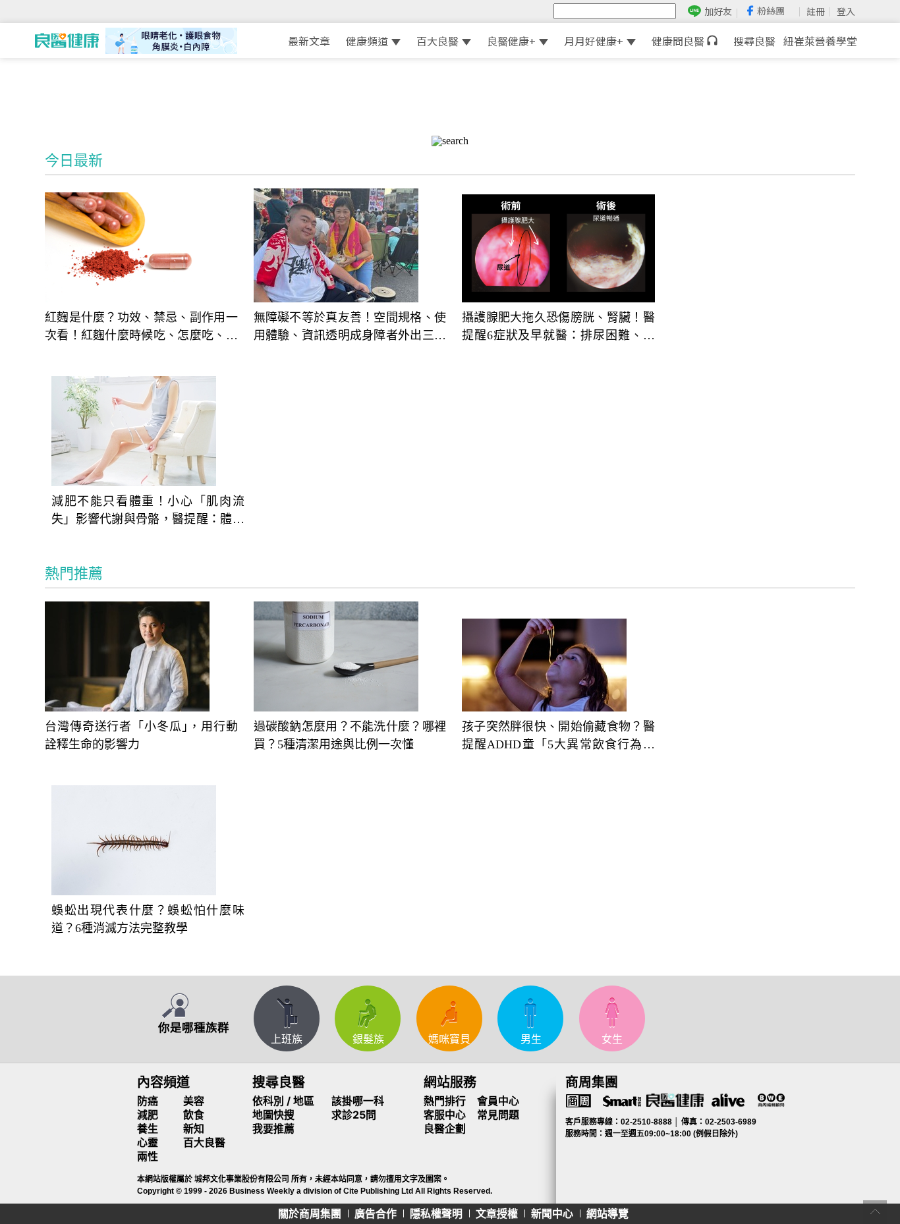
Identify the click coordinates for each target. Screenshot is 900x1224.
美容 (193, 1100)
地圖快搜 (273, 1114)
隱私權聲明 (436, 1213)
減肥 (147, 1114)
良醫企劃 (445, 1128)
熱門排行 (445, 1100)
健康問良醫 (679, 41)
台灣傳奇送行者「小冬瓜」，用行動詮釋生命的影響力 (141, 735)
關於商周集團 (309, 1213)
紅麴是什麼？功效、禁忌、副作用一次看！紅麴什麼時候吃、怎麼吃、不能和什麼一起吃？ (141, 328)
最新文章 (309, 41)
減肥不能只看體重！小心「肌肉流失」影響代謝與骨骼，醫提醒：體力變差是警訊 (147, 511)
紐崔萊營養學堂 (820, 41)
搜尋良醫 (754, 41)
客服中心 (445, 1114)
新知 (193, 1128)
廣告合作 (375, 1213)
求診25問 (353, 1114)
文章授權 (497, 1213)
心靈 (147, 1142)
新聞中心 (552, 1213)
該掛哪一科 (357, 1100)
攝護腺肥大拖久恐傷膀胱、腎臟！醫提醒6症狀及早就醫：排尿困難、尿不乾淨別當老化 (558, 328)
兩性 (147, 1156)
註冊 (815, 11)
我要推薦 (273, 1128)
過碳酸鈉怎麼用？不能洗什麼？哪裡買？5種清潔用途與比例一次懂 (350, 735)
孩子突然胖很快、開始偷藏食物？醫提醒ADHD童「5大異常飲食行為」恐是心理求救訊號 (558, 737)
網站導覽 (607, 1213)
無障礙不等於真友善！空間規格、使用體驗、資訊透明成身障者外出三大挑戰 (350, 328)
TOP (875, 1212)
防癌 (147, 1100)
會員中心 (498, 1100)
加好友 (718, 11)
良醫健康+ (511, 41)
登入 (846, 11)
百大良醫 (437, 41)
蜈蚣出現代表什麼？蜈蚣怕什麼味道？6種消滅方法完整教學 (147, 919)
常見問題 (498, 1114)
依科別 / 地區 (283, 1100)
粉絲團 (771, 10)
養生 (147, 1128)
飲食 (193, 1114)
